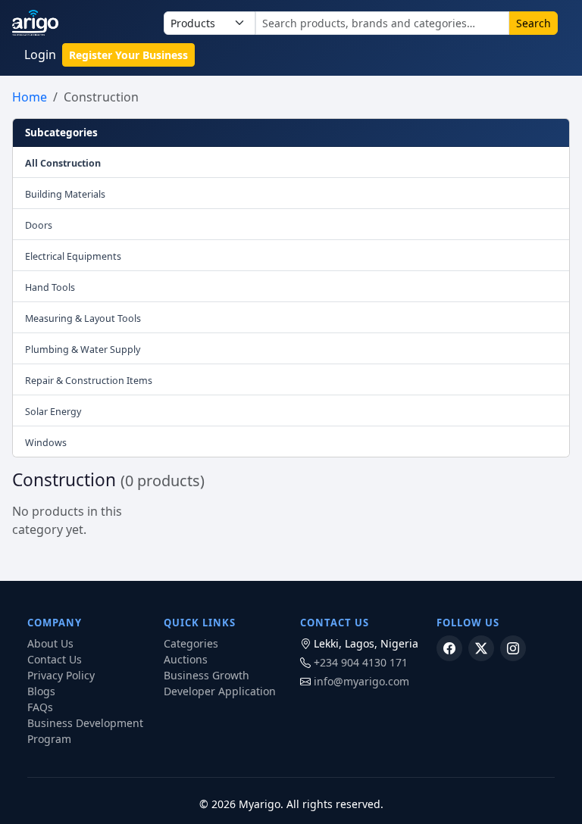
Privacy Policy (61, 675)
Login (40, 54)
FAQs (40, 707)
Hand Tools (50, 287)
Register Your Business (128, 55)
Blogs (41, 691)
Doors (38, 225)
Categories (191, 643)
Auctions (186, 659)
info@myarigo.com (361, 681)
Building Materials (65, 194)
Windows (46, 442)
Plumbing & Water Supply (82, 349)
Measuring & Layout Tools (83, 318)
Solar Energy (53, 411)
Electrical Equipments (73, 256)
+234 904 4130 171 (361, 662)
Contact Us (54, 659)
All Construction (63, 163)
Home (29, 97)
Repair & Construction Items (88, 380)
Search (533, 23)
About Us (50, 643)
